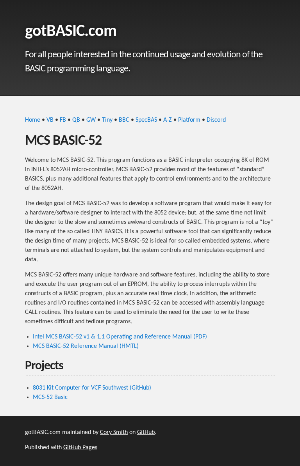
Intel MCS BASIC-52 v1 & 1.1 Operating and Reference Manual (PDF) (120, 337)
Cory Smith (114, 432)
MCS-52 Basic (50, 397)
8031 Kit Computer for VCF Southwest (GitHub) (92, 388)
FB (63, 120)
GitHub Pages (80, 448)
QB (76, 120)
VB (50, 120)
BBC (124, 120)
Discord (216, 120)
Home (32, 120)
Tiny (107, 120)
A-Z (167, 120)
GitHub (146, 432)
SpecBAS (146, 120)
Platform (189, 120)
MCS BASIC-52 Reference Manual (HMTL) (86, 346)
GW (91, 120)
